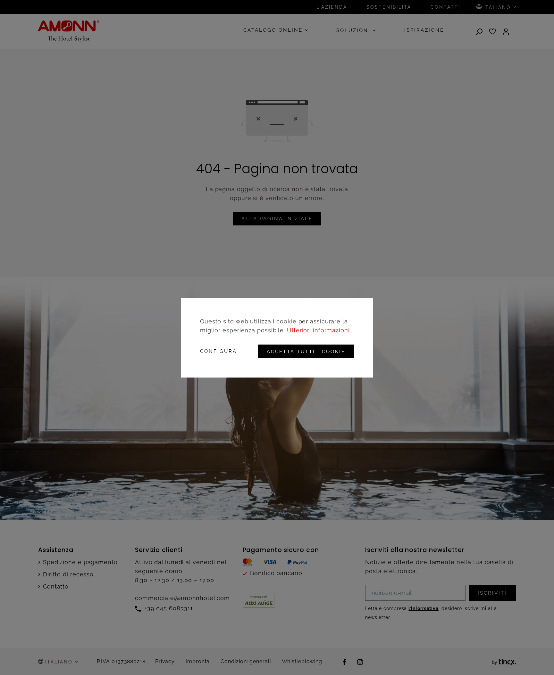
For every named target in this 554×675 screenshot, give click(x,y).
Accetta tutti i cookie (306, 351)
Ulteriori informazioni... (320, 330)
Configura (218, 351)
